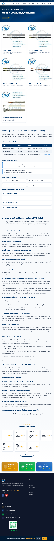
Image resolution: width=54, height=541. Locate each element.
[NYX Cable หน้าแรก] (3, 3)
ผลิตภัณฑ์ (18, 3)
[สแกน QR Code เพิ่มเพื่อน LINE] (13, 525)
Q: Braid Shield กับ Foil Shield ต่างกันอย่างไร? (16, 198)
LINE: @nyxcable (9, 514)
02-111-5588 (10, 1)
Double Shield (47, 154)
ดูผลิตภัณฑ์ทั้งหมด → (27, 454)
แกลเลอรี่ (24, 3)
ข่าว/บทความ (31, 3)
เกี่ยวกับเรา (43, 3)
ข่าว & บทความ (32, 487)
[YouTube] (6, 495)
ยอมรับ (44, 538)
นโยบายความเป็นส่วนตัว (34, 497)
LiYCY (45, 148)
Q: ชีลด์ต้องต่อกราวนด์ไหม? (11, 203)
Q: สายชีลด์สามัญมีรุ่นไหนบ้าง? (12, 207)
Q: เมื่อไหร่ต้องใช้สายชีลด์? (11, 193)
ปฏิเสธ (38, 538)
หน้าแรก (12, 3)
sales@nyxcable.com (20, 1)
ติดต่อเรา (49, 3)
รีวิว (37, 3)
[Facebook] (3, 495)
